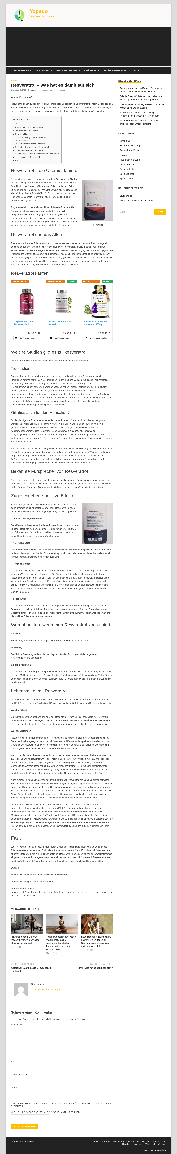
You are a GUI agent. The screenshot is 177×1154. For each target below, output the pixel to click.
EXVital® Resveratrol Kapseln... (60, 323)
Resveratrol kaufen (23, 134)
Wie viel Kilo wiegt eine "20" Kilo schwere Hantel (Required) (45, 1112)
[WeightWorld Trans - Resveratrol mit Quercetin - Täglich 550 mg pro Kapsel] (26, 301)
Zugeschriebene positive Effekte (29, 150)
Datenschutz (160, 1150)
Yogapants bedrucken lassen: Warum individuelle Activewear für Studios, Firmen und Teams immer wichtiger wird (61, 942)
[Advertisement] (88, 46)
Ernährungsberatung (115, 70)
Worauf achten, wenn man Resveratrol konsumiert (37, 154)
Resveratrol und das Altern (26, 131)
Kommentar (18, 1025)
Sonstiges (15, 80)
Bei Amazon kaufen (28, 338)
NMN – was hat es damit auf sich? (136, 200)
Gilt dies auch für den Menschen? (32, 144)
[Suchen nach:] (142, 212)
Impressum (148, 1150)
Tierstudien (23, 141)
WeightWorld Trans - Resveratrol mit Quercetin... (24, 323)
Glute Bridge (126, 196)
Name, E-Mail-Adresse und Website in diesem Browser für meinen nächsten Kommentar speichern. (61, 1104)
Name (14, 1062)
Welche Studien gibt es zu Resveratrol (31, 137)
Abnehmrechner (22, 70)
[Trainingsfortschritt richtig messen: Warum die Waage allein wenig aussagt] (27, 925)
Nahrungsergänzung (130, 160)
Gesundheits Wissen (66, 70)
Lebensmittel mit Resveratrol (27, 157)
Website (15, 1087)
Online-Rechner (127, 164)
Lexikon (123, 155)
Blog (137, 70)
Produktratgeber (127, 169)
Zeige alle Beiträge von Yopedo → (48, 989)
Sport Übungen (127, 174)
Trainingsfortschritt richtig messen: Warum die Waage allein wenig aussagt (25, 939)
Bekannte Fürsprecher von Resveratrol (32, 147)
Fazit (17, 160)
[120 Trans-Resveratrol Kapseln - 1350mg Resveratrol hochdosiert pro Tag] (97, 301)
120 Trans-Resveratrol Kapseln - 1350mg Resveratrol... (95, 323)
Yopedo (39, 11)
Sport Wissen (42, 70)
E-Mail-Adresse (20, 1075)
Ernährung (90, 70)
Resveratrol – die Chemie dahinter (30, 127)
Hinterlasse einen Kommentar (52, 90)
